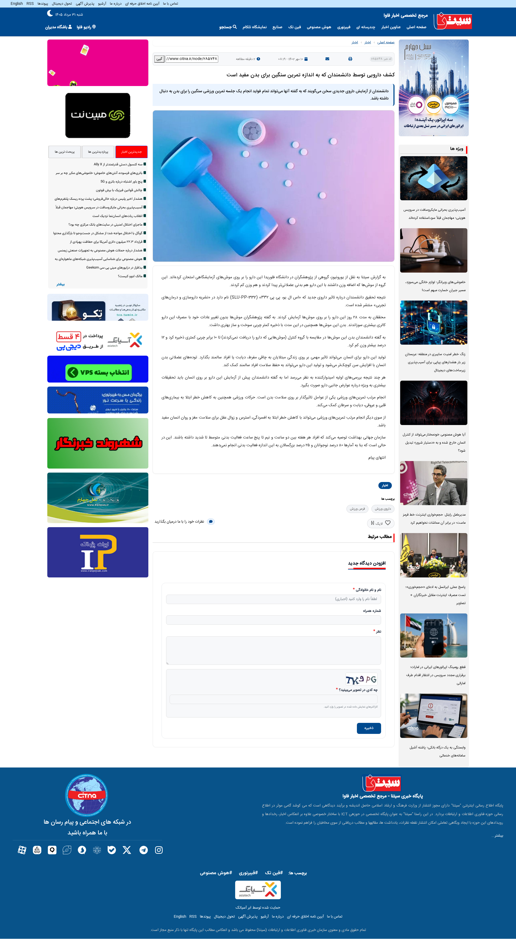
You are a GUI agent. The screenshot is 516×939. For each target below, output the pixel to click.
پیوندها (43, 4)
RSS (30, 4)
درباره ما (115, 4)
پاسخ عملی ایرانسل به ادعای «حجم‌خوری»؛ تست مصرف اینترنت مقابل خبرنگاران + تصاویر (435, 595)
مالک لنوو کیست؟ (130, 276)
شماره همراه (372, 611)
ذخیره (369, 728)
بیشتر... (497, 836)
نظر (378, 632)
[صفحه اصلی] (453, 20)
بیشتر (60, 284)
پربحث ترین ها (65, 152)
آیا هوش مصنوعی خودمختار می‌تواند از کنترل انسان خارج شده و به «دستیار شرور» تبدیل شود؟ (434, 443)
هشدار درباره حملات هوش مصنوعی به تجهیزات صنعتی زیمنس (100, 250)
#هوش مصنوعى (216, 873)
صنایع (277, 27)
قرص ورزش (357, 509)
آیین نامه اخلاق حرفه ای (142, 4)
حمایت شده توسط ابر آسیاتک (258, 908)
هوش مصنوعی (319, 27)
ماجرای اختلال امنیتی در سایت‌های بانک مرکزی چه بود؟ (105, 224)
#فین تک (274, 873)
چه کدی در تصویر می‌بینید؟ (358, 690)
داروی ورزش (383, 509)
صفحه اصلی (417, 27)
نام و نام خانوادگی (368, 590)
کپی (159, 59)
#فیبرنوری (248, 873)
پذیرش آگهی (85, 4)
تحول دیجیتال (62, 4)
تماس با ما (170, 4)
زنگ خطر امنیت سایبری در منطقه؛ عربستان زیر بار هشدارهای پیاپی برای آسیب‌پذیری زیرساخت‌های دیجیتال (435, 362)
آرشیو (102, 4)
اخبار (367, 42)
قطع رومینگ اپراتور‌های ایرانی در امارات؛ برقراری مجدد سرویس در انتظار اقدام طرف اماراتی (435, 675)
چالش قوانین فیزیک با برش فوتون (119, 190)
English (17, 4)
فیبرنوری (343, 27)
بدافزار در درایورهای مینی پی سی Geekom (114, 267)
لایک (379, 524)
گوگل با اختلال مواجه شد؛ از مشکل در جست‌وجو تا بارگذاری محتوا (97, 233)
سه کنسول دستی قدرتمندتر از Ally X (118, 164)
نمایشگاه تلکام (255, 27)
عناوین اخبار (391, 27)
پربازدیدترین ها (98, 152)
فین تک (294, 27)
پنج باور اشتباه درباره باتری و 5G (121, 181)
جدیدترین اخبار (131, 152)
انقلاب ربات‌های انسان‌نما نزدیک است (117, 216)
